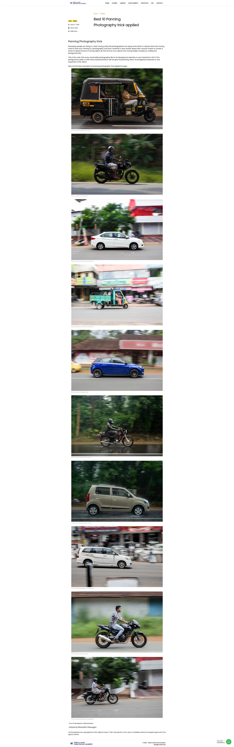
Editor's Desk (74, 27)
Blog (70, 21)
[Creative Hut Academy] (78, 3)
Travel (75, 21)
